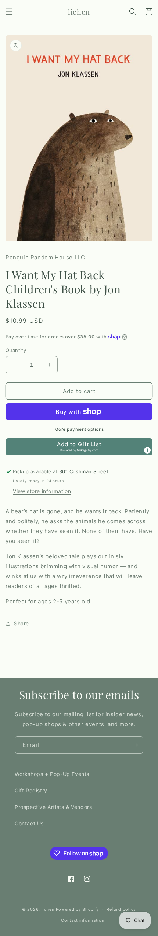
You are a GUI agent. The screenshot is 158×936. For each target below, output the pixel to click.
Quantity (16, 350)
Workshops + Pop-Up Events (52, 774)
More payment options (79, 429)
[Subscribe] (135, 745)
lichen (48, 908)
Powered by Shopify (78, 908)
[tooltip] (147, 450)
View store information (42, 491)
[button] (9, 12)
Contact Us (29, 823)
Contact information (82, 920)
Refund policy (121, 909)
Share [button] (21, 623)
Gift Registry (31, 790)
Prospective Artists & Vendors (53, 807)
